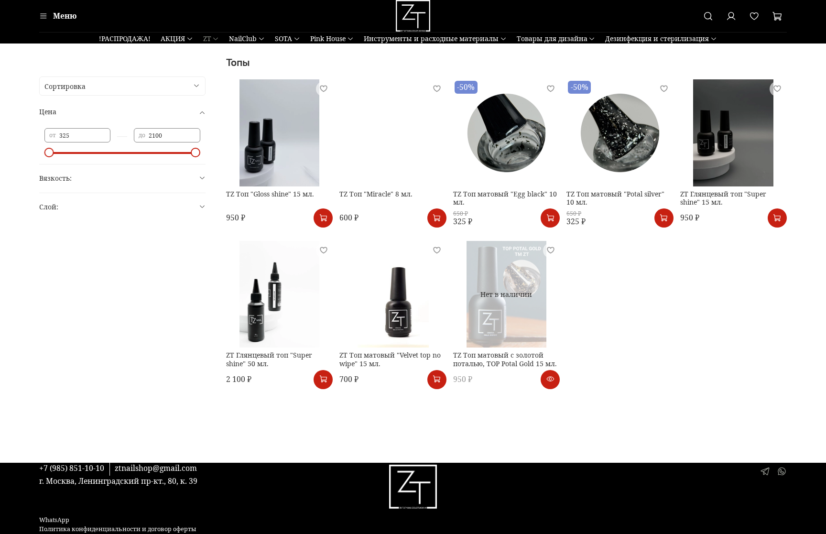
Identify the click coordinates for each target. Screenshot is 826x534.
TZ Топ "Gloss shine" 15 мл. (270, 193)
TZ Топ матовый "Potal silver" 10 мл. (615, 198)
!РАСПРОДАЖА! (125, 38)
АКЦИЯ (173, 38)
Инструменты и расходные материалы (431, 38)
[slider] (49, 152)
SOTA (283, 38)
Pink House (328, 38)
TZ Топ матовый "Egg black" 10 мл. (505, 198)
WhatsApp (54, 520)
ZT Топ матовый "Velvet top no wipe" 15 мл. (390, 359)
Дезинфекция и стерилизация (657, 38)
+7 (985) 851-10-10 (71, 468)
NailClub (243, 38)
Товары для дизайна (552, 38)
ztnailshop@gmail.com (156, 468)
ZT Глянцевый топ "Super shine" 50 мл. (269, 359)
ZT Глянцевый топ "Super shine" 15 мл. (723, 198)
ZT (207, 38)
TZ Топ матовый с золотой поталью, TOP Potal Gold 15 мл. (505, 359)
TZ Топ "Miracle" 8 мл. (376, 193)
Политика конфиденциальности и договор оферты (117, 529)
